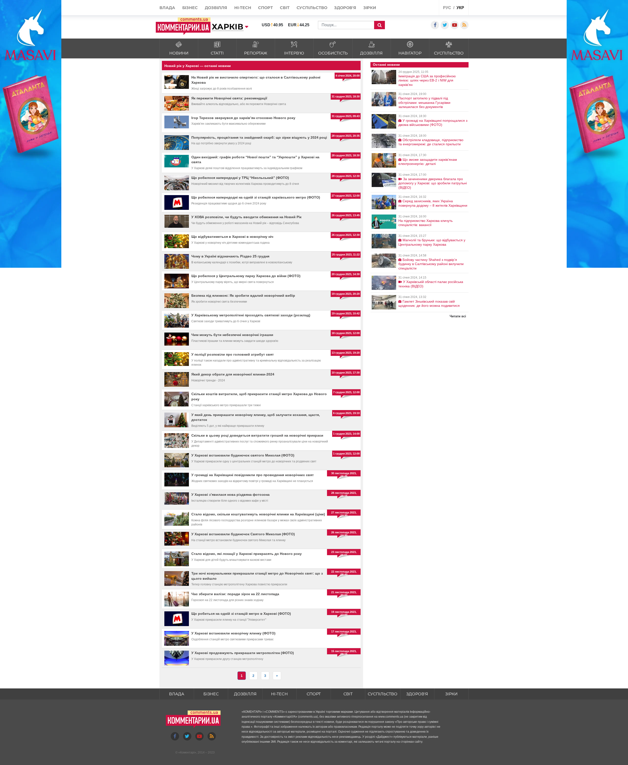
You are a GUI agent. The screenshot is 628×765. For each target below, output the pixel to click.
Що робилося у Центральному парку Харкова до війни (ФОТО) (246, 276)
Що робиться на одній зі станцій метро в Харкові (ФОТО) (241, 614)
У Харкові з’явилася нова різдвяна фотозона (230, 495)
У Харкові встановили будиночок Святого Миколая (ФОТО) (243, 534)
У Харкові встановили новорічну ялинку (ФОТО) (233, 633)
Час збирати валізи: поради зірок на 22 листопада (235, 594)
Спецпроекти (417, 8)
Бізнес (211, 694)
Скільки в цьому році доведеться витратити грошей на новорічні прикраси (257, 435)
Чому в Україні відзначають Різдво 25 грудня (230, 256)
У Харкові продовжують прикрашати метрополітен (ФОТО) (242, 653)
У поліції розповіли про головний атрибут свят (232, 354)
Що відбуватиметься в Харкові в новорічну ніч (232, 237)
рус (447, 8)
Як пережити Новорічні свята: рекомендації (229, 98)
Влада (176, 694)
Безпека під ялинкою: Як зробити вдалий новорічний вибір (243, 295)
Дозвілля (245, 694)
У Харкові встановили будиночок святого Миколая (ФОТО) (242, 455)
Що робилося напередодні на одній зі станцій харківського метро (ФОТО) (255, 197)
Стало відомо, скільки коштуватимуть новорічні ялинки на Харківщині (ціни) (258, 514)
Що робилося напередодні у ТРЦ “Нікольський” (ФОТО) (240, 178)
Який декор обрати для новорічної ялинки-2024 (232, 374)
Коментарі (187, 752)
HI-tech (279, 694)
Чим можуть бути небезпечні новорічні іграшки (232, 335)
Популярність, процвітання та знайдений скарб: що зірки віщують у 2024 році (259, 137)
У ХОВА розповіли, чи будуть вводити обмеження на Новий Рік (246, 217)
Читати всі (458, 316)
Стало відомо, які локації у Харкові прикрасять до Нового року (246, 554)
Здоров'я (417, 694)
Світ (348, 694)
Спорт (314, 694)
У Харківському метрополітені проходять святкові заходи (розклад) (250, 315)
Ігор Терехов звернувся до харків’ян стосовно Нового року (243, 118)
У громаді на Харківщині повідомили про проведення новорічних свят (252, 475)
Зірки (451, 694)
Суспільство (382, 694)
